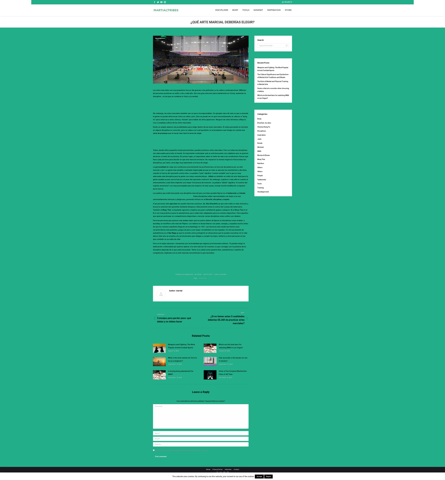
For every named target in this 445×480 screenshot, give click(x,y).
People (260, 175)
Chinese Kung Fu (263, 127)
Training (260, 188)
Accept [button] (259, 476)
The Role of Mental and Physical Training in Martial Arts (272, 82)
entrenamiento (203, 278)
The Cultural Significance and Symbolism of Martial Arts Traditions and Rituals (273, 76)
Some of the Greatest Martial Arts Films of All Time (233, 372)
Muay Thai (261, 159)
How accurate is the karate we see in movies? (233, 359)
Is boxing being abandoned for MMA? (180, 372)
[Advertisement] (201, 104)
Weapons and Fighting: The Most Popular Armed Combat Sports (181, 346)
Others (259, 167)
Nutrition (260, 163)
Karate (259, 143)
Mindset (260, 147)
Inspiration (261, 135)
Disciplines (261, 131)
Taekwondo (261, 180)
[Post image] (159, 348)
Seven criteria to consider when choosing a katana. (273, 89)
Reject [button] (268, 476)
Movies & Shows (263, 155)
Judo (259, 139)
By (198, 274)
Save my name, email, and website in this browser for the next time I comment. (182, 450)
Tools (259, 184)
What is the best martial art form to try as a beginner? (182, 359)
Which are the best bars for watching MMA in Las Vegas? (231, 346)
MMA (259, 151)
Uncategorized (160, 38)
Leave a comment (220, 274)
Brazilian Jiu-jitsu (264, 123)
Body (259, 119)
